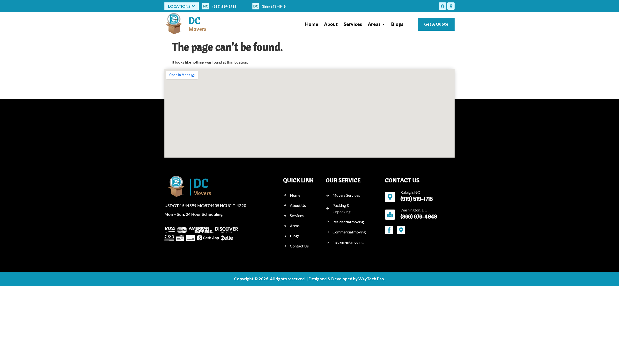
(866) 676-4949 (274, 6)
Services (353, 24)
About (331, 24)
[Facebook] (442, 6)
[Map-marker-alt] (451, 6)
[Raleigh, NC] (390, 197)
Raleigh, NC (410, 192)
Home (311, 24)
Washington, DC (413, 210)
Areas (374, 24)
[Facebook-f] (389, 230)
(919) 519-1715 (224, 6)
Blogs (397, 24)
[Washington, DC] (390, 215)
